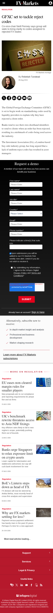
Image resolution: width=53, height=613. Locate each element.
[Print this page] (29, 98)
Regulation (7, 10)
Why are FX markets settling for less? (16, 514)
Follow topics (11, 585)
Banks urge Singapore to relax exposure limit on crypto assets (17, 453)
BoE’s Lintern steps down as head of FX (15, 485)
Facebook (31, 585)
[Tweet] (4, 98)
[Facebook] (9, 98)
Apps (36, 585)
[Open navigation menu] (2, 3)
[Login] (50, 2)
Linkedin (21, 585)
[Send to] (24, 98)
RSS (41, 585)
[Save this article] (19, 98)
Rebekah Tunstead (31, 76)
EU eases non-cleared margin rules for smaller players (17, 386)
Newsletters (26, 585)
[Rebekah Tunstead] (8, 82)
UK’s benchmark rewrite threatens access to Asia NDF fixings (18, 420)
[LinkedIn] (14, 98)
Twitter (16, 585)
